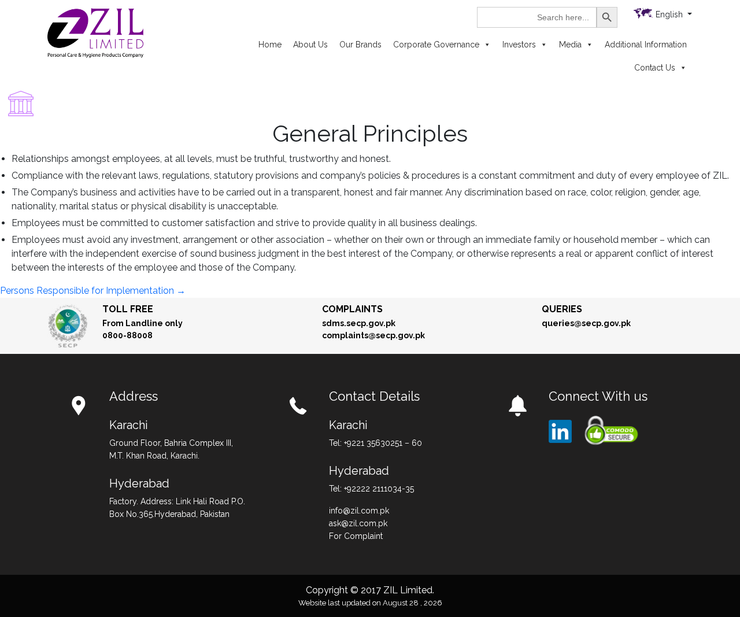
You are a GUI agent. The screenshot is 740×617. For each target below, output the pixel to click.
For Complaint (356, 536)
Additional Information (646, 44)
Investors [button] (519, 44)
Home (270, 44)
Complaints (352, 309)
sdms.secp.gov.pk (358, 323)
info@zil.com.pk (359, 510)
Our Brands (360, 44)
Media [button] (570, 44)
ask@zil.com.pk (358, 523)
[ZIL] (95, 32)
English (670, 14)
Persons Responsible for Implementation (93, 290)
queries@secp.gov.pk (586, 323)
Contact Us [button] (654, 67)
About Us (310, 44)
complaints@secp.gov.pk (373, 335)
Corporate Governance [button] (436, 44)
